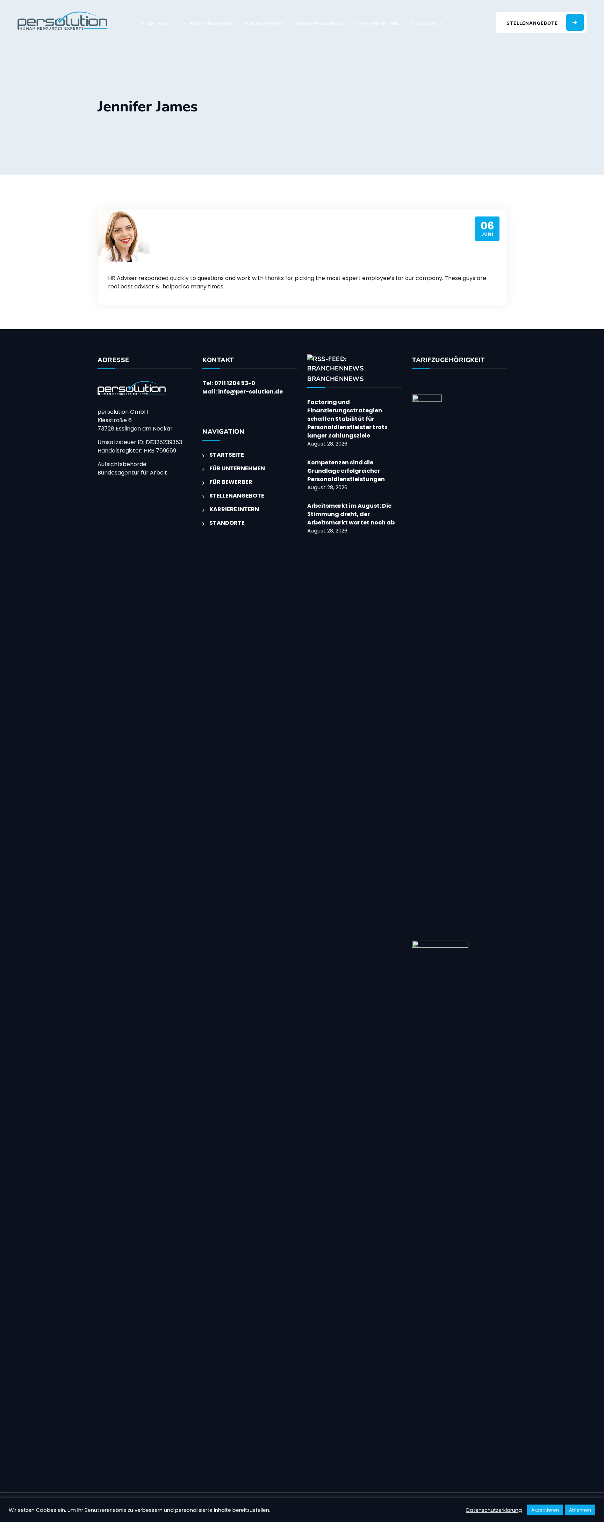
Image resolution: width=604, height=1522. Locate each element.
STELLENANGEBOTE (320, 23)
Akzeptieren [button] (545, 1510)
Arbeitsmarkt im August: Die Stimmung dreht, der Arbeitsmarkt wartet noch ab (351, 514)
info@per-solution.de (250, 392)
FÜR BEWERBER (264, 23)
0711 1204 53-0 (234, 383)
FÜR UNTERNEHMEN (207, 23)
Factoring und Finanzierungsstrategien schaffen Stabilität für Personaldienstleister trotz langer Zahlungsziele (347, 419)
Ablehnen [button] (580, 1510)
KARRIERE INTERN (378, 23)
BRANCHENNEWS (335, 379)
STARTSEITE (156, 23)
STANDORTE (427, 23)
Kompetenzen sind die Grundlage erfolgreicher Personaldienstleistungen (346, 470)
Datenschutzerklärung (494, 1510)
